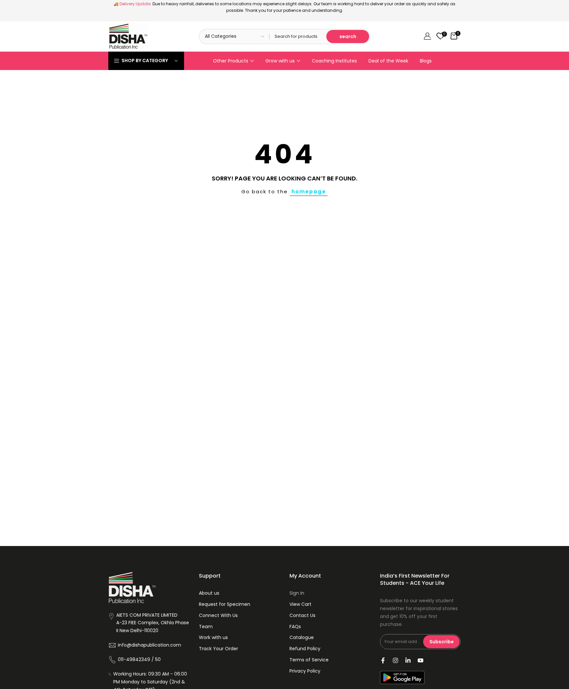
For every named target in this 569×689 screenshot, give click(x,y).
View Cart (300, 604)
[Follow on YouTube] (420, 660)
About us (209, 593)
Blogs (426, 61)
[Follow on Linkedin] (408, 660)
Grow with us (280, 61)
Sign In (296, 593)
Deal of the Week (388, 61)
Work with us (213, 637)
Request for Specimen (224, 604)
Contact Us (302, 615)
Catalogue (301, 637)
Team (206, 626)
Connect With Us (218, 615)
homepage (308, 191)
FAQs (295, 626)
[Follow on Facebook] (383, 660)
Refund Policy (304, 648)
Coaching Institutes (334, 61)
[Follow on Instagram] (395, 660)
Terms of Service (309, 659)
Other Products (230, 61)
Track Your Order (218, 648)
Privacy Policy (304, 671)
